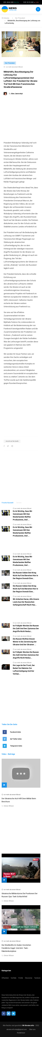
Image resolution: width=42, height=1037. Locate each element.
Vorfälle (13, 978)
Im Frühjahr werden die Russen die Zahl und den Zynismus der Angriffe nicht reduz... (26, 628)
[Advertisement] (21, 119)
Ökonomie (28, 978)
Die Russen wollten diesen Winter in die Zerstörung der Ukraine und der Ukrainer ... (25, 642)
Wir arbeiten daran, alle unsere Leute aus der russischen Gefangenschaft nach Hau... (26, 602)
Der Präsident (20, 18)
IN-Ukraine (5, 18)
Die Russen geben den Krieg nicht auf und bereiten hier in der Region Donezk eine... (25, 575)
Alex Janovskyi (17, 94)
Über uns (32, 1029)
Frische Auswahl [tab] (7, 503)
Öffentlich (5, 978)
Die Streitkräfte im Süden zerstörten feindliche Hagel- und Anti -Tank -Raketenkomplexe (16, 948)
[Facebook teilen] (4, 446)
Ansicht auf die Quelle (12, 441)
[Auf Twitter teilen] (8, 446)
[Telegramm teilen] (12, 446)
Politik (20, 978)
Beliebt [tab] (19, 503)
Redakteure (21, 1033)
